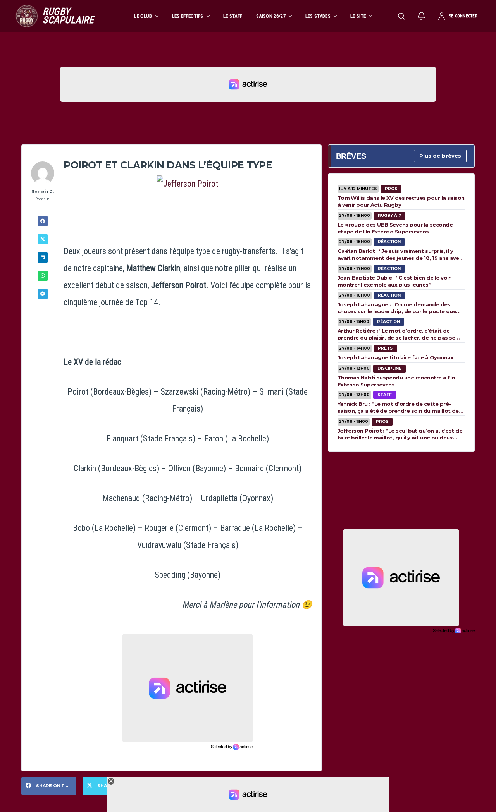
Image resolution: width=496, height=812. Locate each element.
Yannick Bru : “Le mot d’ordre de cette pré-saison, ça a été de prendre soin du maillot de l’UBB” (398, 407)
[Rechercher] (401, 16)
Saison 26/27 (271, 16)
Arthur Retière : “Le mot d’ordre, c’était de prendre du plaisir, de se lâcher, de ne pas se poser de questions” (396, 334)
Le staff (233, 16)
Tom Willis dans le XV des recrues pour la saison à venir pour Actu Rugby (401, 201)
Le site (358, 16)
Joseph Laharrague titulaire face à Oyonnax (395, 357)
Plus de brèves (440, 156)
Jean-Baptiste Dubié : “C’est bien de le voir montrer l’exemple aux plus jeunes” (394, 281)
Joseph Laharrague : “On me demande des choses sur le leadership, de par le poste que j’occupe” (397, 307)
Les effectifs (187, 16)
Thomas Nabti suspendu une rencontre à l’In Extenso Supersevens (396, 381)
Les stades (318, 16)
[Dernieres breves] (421, 16)
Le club (143, 16)
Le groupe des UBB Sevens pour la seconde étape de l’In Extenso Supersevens (395, 228)
